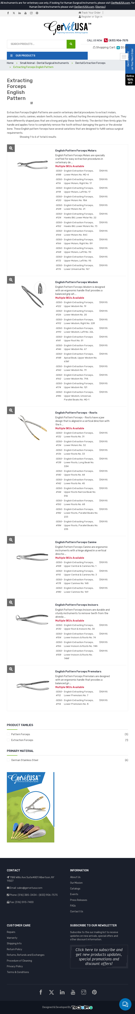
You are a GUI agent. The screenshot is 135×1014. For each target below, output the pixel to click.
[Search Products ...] (71, 44)
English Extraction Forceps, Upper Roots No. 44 (79, 473)
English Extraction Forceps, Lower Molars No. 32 (79, 443)
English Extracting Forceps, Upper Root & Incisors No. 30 (79, 627)
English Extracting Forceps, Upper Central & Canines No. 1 (80, 564)
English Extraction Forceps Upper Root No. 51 (78, 338)
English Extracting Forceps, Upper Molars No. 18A (79, 198)
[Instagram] (32, 13)
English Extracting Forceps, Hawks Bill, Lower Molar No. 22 (80, 216)
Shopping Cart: (111, 47)
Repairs (11, 932)
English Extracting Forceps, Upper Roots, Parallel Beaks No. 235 (81, 525)
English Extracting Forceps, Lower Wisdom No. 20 (79, 313)
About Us (75, 877)
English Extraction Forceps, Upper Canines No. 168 (79, 581)
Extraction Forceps (22, 740)
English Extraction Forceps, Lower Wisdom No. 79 (79, 368)
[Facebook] (9, 13)
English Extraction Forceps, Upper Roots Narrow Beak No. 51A (80, 492)
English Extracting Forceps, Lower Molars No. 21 (79, 207)
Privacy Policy (15, 966)
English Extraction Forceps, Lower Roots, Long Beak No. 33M (79, 462)
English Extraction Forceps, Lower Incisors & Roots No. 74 (80, 635)
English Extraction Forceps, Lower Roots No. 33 (79, 452)
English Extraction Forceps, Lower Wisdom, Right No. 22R (79, 321)
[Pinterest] (38, 13)
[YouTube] (27, 13)
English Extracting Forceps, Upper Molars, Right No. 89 (79, 241)
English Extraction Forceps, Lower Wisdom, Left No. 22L (79, 330)
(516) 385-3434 (27, 894)
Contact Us (76, 911)
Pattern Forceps (20, 734)
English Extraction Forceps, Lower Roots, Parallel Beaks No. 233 (81, 513)
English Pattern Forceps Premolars (78, 671)
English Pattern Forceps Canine (76, 542)
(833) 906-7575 (48, 894)
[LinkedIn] (21, 13)
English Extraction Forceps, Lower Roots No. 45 (79, 481)
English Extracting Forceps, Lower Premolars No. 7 (79, 693)
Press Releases (78, 900)
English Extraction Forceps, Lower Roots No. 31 (79, 435)
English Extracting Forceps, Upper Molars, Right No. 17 (79, 181)
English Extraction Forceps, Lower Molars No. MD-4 (79, 172)
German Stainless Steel (24, 760)
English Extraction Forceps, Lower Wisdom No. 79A (79, 377)
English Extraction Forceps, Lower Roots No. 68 (79, 502)
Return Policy (14, 949)
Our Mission (76, 882)
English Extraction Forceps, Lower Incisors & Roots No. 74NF (79, 654)
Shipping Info (14, 943)
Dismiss (100, 6)
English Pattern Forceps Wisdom (76, 282)
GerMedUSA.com (120, 2)
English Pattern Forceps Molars (76, 150)
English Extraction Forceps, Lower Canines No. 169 (79, 590)
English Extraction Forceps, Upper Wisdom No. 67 (79, 347)
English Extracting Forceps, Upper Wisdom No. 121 (79, 385)
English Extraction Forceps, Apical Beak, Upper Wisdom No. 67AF (80, 358)
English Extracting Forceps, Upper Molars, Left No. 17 (79, 190)
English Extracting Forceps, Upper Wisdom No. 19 (79, 304)
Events (74, 894)
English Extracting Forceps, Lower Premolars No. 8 (79, 702)
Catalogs (75, 888)
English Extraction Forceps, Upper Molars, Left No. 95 (79, 258)
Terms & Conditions (18, 972)
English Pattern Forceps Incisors (76, 604)
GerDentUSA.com (84, 6)
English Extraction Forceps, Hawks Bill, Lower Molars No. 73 (80, 224)
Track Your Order (91, 12)
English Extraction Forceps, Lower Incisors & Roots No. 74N (80, 644)
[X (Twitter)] (15, 13)
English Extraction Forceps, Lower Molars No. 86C (79, 233)
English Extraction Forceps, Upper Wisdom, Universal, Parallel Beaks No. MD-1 (79, 396)
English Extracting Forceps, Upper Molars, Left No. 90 (79, 250)
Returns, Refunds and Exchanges (25, 954)
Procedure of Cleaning (19, 960)
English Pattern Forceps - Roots (76, 412)
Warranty (12, 937)
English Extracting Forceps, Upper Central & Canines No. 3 (80, 573)
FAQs (73, 905)
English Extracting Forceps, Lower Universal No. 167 (79, 267)
